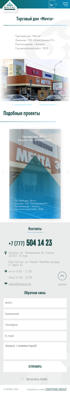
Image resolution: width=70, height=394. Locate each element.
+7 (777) (30, 243)
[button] (3, 78)
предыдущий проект (23, 105)
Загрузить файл (36, 378)
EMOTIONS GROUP (56, 389)
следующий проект (47, 105)
